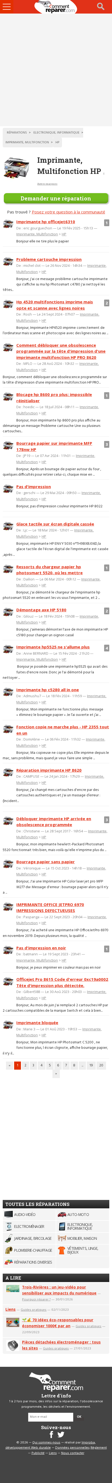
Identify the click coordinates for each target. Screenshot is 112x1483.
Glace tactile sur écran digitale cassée (55, 524)
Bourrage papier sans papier (45, 861)
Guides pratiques (33, 1309)
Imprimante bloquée (37, 1022)
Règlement (99, 1447)
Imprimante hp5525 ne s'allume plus (53, 647)
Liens (10, 1309)
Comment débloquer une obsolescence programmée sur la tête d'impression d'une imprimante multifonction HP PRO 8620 (60, 351)
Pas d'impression (33, 486)
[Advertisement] (56, 70)
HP (64, 234)
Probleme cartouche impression (49, 259)
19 (91, 1065)
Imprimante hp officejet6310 (45, 221)
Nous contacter (72, 1453)
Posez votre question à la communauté (68, 212)
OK (79, 1417)
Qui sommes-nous (46, 1442)
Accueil (56, 7)
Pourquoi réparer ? (36, 1299)
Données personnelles (72, 1447)
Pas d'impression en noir (41, 947)
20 (101, 1065)
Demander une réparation (56, 198)
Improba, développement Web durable (50, 1445)
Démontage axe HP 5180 (41, 609)
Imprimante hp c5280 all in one (47, 689)
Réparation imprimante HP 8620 (49, 770)
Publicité (38, 1453)
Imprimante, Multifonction (37, 234)
